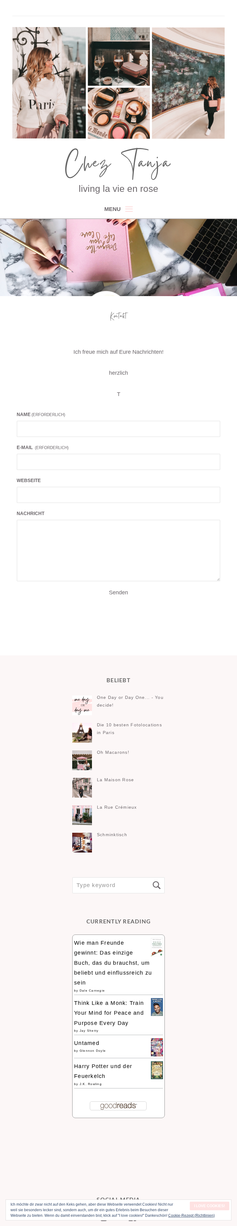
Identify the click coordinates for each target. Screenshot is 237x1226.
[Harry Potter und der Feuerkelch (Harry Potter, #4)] (157, 1077)
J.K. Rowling (91, 1084)
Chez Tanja (118, 165)
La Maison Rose (115, 779)
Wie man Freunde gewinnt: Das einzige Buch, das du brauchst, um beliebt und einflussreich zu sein (113, 963)
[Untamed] (157, 1054)
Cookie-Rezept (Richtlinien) (191, 1215)
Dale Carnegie (92, 990)
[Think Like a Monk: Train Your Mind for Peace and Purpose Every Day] (157, 1014)
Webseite (29, 480)
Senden (118, 592)
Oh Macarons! (113, 752)
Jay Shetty (89, 1030)
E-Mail (43, 447)
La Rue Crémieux (117, 807)
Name (41, 414)
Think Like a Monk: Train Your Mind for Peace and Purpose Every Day (109, 1013)
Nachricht (30, 513)
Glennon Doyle (93, 1050)
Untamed (86, 1043)
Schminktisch (112, 834)
